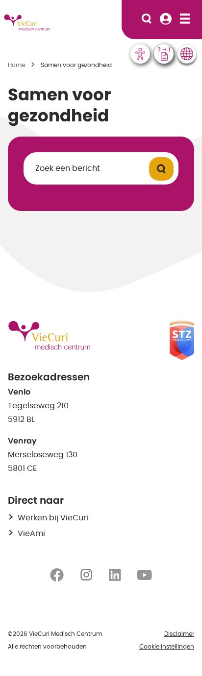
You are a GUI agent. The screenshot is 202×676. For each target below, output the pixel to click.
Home (16, 65)
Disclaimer (179, 634)
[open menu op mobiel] (184, 19)
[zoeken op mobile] (146, 19)
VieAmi (31, 533)
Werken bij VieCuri (53, 518)
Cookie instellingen (166, 647)
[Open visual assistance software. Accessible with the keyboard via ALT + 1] (140, 54)
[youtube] (144, 575)
